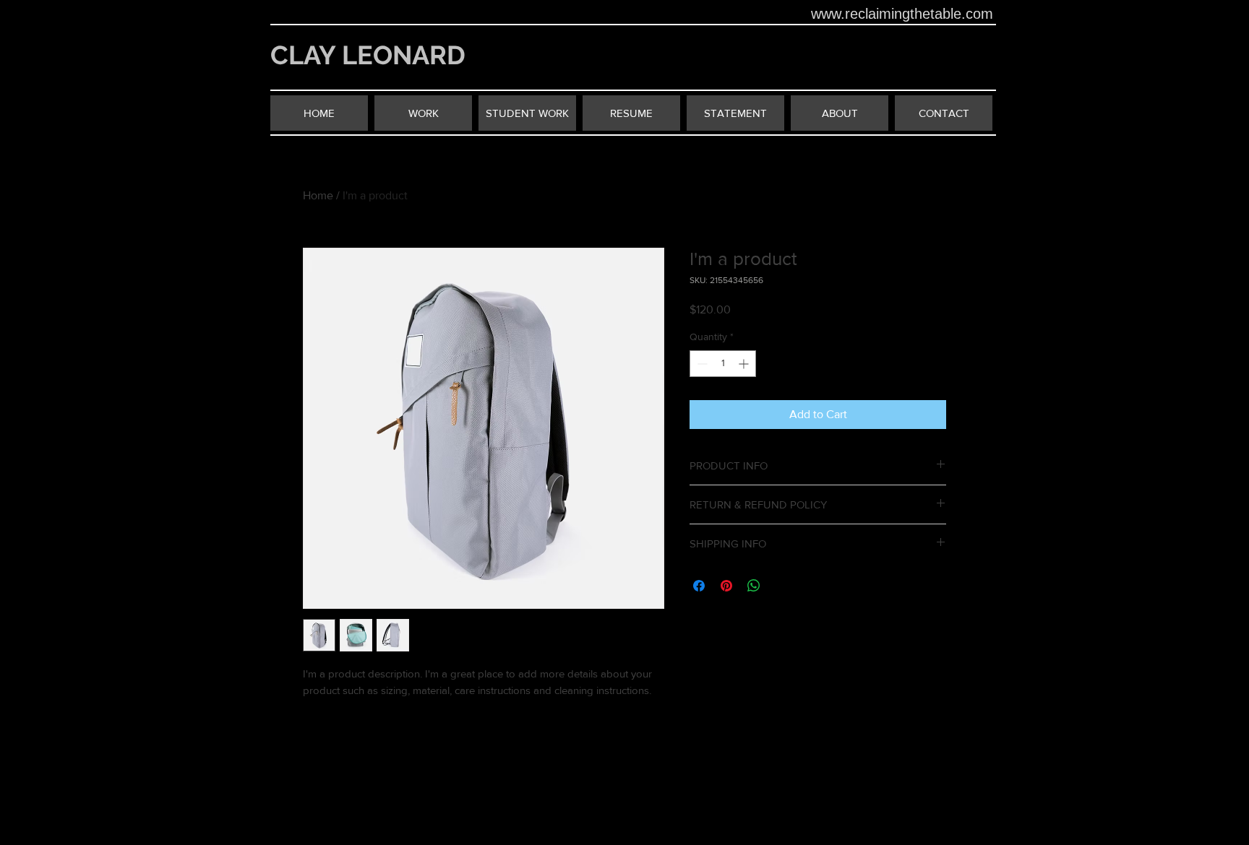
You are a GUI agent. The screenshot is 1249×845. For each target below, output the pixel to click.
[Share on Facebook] (699, 585)
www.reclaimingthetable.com (902, 14)
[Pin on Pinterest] (726, 585)
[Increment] (745, 363)
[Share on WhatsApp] (754, 585)
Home (318, 195)
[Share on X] (781, 585)
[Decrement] (701, 363)
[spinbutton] (723, 363)
